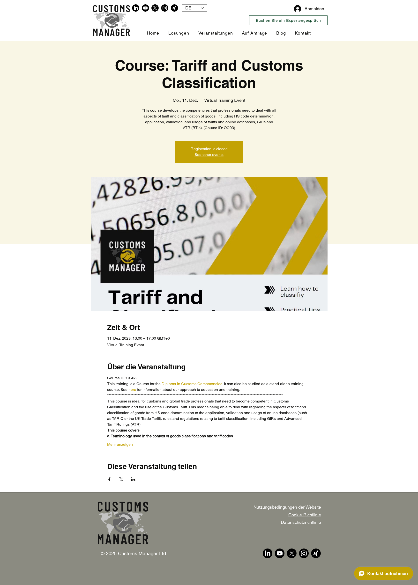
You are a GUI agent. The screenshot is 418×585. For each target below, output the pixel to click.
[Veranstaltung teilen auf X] (121, 479)
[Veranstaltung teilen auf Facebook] (109, 479)
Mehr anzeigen (120, 444)
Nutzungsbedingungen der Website (287, 507)
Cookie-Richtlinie (304, 514)
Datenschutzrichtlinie (301, 522)
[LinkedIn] (135, 8)
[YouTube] (145, 8)
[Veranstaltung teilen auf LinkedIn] (133, 479)
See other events (209, 154)
